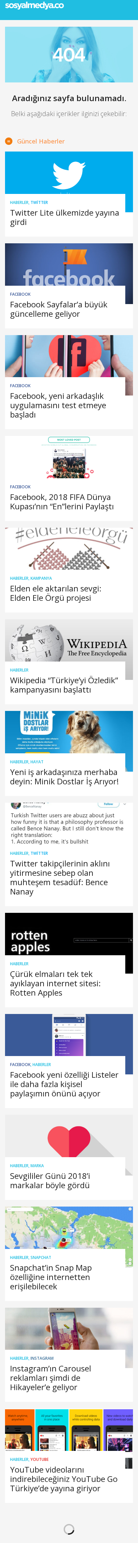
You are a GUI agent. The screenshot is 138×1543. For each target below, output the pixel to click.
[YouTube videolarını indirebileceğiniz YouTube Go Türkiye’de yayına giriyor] (69, 1438)
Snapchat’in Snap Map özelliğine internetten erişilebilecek (51, 1277)
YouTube (39, 1459)
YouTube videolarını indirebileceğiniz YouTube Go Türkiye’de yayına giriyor (64, 1479)
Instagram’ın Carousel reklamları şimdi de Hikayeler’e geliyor (50, 1377)
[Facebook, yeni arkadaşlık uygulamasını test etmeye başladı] (69, 365)
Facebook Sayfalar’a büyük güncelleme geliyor (59, 309)
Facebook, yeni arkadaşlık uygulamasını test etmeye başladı (58, 405)
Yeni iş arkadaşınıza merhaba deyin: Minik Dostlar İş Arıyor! (64, 776)
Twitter (39, 202)
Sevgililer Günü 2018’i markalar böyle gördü (50, 1180)
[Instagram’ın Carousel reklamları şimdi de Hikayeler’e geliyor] (69, 1338)
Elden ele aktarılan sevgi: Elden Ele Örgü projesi (55, 593)
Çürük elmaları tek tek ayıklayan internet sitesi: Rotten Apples (55, 983)
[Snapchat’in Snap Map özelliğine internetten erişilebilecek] (69, 1237)
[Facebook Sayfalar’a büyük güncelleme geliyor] (69, 273)
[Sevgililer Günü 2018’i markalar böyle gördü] (69, 1145)
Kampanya (41, 578)
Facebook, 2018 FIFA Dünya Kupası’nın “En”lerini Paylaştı (62, 501)
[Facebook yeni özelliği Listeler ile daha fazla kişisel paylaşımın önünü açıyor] (69, 1044)
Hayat (37, 762)
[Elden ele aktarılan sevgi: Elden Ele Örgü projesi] (69, 558)
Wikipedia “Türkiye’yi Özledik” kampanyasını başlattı (64, 685)
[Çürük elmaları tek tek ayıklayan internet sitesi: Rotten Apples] (69, 943)
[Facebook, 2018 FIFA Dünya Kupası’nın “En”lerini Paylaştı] (69, 466)
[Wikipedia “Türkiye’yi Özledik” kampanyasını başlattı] (69, 649)
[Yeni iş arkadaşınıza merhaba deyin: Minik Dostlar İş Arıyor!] (69, 741)
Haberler (19, 202)
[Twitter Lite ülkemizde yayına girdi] (69, 182)
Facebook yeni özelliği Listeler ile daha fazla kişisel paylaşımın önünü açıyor (64, 1084)
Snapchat (40, 1257)
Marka (37, 1166)
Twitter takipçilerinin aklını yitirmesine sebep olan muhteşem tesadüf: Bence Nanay (60, 877)
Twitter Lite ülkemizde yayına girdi (64, 217)
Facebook (20, 294)
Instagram (42, 1358)
